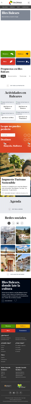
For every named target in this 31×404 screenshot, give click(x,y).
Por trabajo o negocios (20, 345)
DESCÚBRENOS (8, 300)
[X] (13, 223)
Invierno (3, 345)
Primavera (3, 351)
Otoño (2, 347)
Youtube (17, 223)
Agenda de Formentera (21, 377)
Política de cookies (17, 397)
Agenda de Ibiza (19, 375)
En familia (18, 351)
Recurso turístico (12, 76)
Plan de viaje (23, 76)
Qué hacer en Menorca (20, 337)
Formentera (3, 377)
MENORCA (12, 7)
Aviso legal (23, 397)
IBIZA (18, 7)
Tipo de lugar (4, 135)
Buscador (3, 361)
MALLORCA (5, 7)
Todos (3, 76)
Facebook (22, 223)
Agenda (2, 357)
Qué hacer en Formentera (21, 339)
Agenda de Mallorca (20, 372)
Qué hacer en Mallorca (6, 337)
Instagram (9, 223)
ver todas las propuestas (17, 85)
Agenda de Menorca (20, 373)
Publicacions (4, 359)
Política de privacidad (9, 397)
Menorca (3, 373)
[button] (25, 135)
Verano (2, 349)
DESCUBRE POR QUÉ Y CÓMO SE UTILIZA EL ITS (16, 193)
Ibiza (2, 375)
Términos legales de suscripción (15, 399)
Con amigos (18, 349)
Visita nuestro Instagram (17, 274)
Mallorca (3, 372)
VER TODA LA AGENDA (17, 209)
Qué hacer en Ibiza (5, 339)
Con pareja (18, 347)
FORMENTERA (25, 7)
